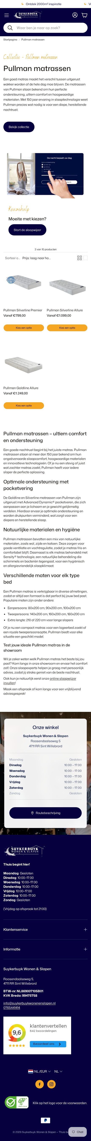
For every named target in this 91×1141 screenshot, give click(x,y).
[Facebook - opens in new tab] (39, 1084)
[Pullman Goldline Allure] (23, 361)
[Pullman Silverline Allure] (67, 284)
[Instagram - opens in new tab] (51, 1084)
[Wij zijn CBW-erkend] (16, 1102)
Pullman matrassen (32, 39)
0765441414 (11, 1007)
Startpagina (10, 39)
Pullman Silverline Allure (65, 310)
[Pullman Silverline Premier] (23, 284)
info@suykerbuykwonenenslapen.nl (29, 1003)
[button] (45, 28)
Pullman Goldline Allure (20, 388)
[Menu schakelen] (6, 15)
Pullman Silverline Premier (22, 310)
